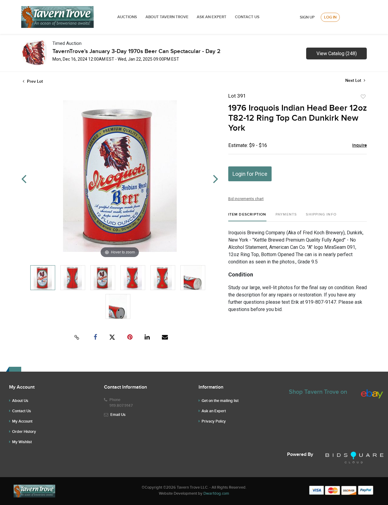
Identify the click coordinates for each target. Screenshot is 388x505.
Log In (330, 17)
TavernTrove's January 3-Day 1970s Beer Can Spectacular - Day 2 (136, 51)
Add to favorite (363, 96)
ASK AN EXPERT (211, 17)
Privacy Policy (214, 421)
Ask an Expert (214, 411)
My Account (22, 421)
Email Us (117, 414)
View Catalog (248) (336, 53)
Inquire (359, 145)
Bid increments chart (246, 199)
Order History (24, 431)
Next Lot (353, 80)
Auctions (127, 17)
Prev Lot (34, 81)
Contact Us (247, 17)
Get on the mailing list (220, 400)
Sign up (307, 17)
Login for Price (249, 174)
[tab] (247, 216)
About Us (20, 400)
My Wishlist (22, 442)
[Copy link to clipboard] (77, 337)
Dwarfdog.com (216, 493)
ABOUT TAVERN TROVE (167, 17)
